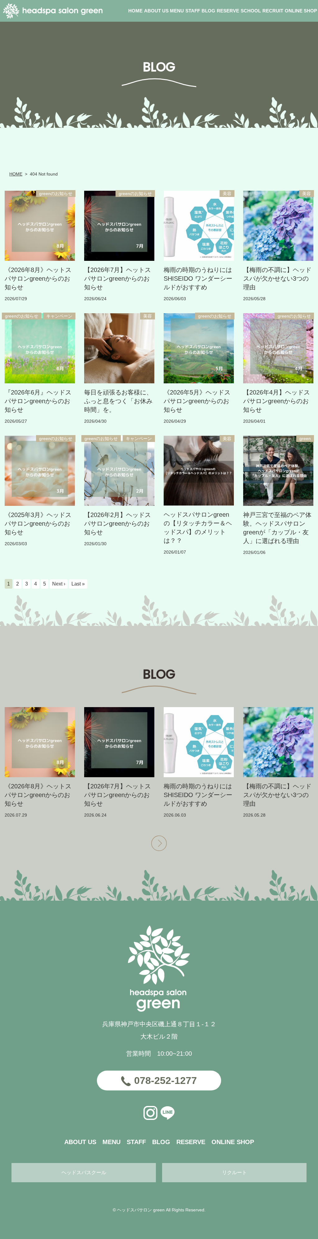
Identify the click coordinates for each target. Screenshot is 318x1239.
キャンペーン (59, 316)
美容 (227, 193)
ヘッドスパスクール (83, 1172)
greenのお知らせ (55, 193)
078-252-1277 (165, 1080)
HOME (15, 174)
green (305, 438)
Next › (58, 583)
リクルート (234, 1172)
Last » (78, 583)
